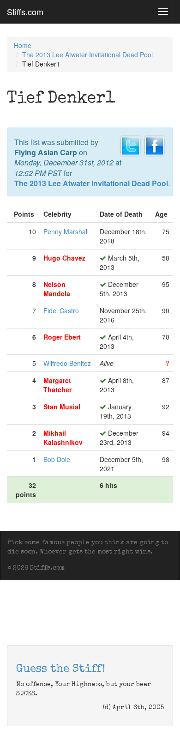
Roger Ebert (62, 336)
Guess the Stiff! (60, 669)
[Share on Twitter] (131, 144)
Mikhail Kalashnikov (63, 437)
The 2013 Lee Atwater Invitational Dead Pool (87, 54)
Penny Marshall (66, 231)
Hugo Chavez (64, 257)
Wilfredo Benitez (67, 363)
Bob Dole (56, 459)
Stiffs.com (25, 12)
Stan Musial (61, 406)
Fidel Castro (61, 310)
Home (22, 45)
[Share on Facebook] (155, 144)
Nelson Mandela (56, 289)
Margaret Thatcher (57, 385)
